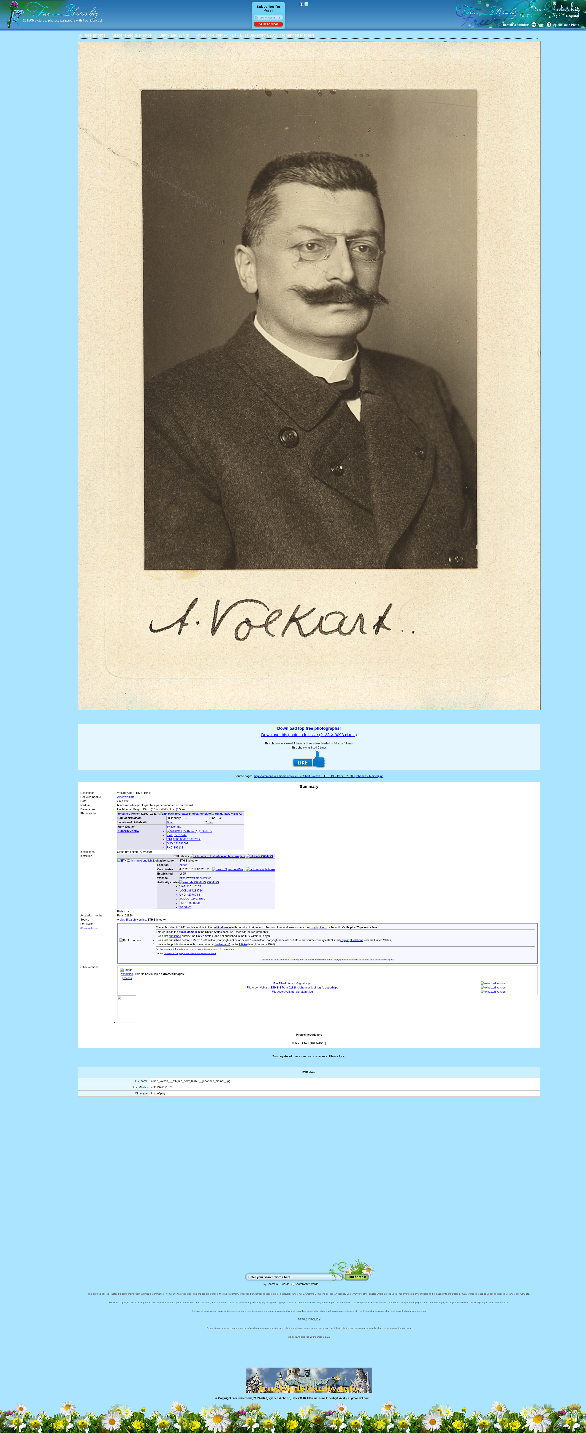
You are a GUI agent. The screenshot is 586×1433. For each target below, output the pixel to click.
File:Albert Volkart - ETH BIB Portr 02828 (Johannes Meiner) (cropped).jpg (292, 987)
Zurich (209, 822)
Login (556, 16)
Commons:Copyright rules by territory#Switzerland (190, 953)
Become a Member (516, 25)
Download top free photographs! (309, 728)
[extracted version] (493, 983)
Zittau (170, 822)
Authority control (128, 831)
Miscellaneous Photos (132, 35)
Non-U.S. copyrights (223, 949)
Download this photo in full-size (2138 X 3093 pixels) (309, 735)
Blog (540, 25)
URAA (243, 944)
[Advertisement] (309, 1182)
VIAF (170, 835)
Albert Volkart (125, 797)
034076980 (198, 898)
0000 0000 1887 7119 (187, 839)
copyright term (318, 927)
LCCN (183, 890)
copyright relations (351, 940)
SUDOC (184, 898)
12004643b (193, 903)
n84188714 (195, 890)
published (175, 936)
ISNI (169, 839)
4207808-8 (194, 894)
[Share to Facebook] (301, 4)
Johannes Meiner (128, 813)
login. (342, 1056)
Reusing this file (89, 928)
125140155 (194, 886)
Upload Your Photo (566, 25)
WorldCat (185, 907)
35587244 (180, 835)
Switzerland (174, 826)
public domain (222, 927)
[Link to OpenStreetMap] (228, 869)
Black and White (174, 35)
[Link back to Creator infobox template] (184, 813)
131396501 (181, 843)
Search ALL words (278, 1284)
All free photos (92, 35)
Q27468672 (205, 831)
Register (572, 16)
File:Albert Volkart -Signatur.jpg (292, 983)
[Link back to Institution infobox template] (217, 856)
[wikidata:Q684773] (259, 856)
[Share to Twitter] (306, 4)
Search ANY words (306, 1284)
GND (170, 843)
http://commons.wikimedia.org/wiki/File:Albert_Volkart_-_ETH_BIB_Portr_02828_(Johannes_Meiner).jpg (318, 776)
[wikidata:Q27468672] (227, 813)
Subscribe (268, 24)
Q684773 (213, 882)
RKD (170, 847)
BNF (182, 903)
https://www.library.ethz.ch (195, 878)
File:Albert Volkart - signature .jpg (292, 991)
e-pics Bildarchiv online (131, 919)
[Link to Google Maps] (260, 869)
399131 (178, 847)
